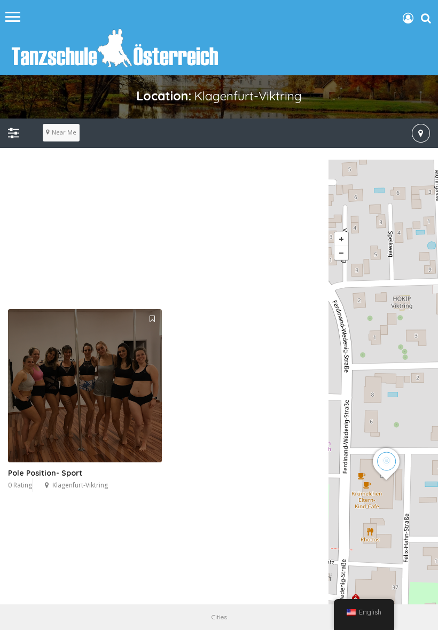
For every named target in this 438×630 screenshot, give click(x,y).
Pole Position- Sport (45, 473)
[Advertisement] (219, 234)
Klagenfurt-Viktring (80, 485)
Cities (219, 617)
